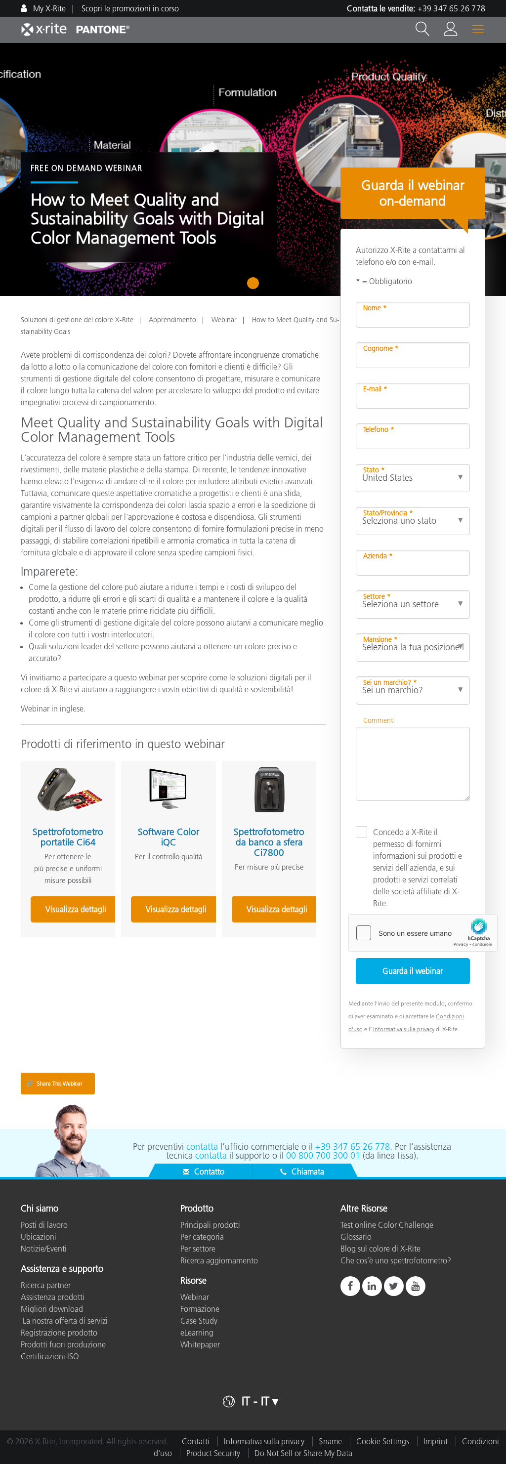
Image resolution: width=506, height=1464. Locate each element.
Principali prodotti (210, 1225)
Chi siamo (39, 1209)
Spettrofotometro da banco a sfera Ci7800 (269, 842)
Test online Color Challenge (386, 1225)
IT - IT (255, 1401)
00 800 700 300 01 (323, 1155)
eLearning (196, 1333)
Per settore (197, 1249)
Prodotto (196, 1209)
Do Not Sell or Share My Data (303, 1453)
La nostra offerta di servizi (64, 1321)
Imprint (435, 1441)
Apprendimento (172, 319)
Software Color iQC (168, 837)
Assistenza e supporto (62, 1269)
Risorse (193, 1281)
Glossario (356, 1237)
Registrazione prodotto (59, 1333)
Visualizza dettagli (75, 909)
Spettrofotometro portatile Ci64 (68, 837)
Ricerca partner (46, 1285)
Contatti (196, 1441)
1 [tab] (255, 286)
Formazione (199, 1309)
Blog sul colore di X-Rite (380, 1249)
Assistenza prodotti (52, 1297)
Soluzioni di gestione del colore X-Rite (77, 319)
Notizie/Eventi (44, 1249)
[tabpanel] (253, 169)
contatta (202, 1146)
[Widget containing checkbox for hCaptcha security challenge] (423, 933)
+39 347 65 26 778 (451, 8)
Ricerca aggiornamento (219, 1260)
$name (330, 1441)
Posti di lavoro (44, 1225)
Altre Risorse (363, 1209)
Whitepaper (200, 1344)
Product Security (213, 1453)
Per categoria (202, 1237)
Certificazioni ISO (50, 1356)
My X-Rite (48, 8)
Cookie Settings (382, 1441)
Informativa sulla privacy (403, 1029)
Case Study (198, 1321)
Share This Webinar (54, 1083)
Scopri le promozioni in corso (130, 8)
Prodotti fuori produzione (63, 1344)
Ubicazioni (38, 1237)
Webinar (224, 319)
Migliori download (52, 1309)
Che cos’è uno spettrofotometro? (395, 1260)
